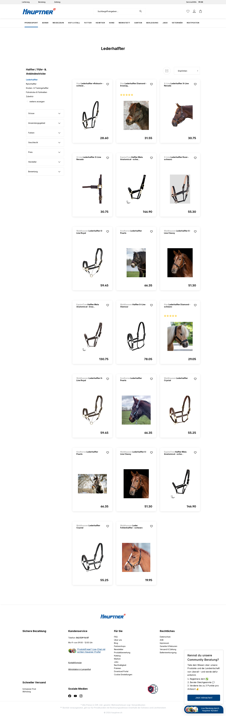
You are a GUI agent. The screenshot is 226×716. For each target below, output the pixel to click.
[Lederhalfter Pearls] (136, 263)
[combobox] (116, 11)
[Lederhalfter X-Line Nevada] (180, 115)
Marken (117, 659)
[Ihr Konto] (194, 11)
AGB (161, 640)
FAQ (116, 637)
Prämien (117, 668)
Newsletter (118, 649)
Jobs (116, 662)
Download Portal (121, 671)
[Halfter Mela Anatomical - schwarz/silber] (180, 484)
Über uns (118, 640)
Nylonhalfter (31, 84)
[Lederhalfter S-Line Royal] (92, 263)
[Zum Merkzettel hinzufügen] (107, 84)
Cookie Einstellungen (123, 674)
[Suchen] (142, 11)
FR (199, 2)
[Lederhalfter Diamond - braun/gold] (136, 115)
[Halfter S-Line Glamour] (136, 336)
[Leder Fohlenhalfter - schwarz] (136, 557)
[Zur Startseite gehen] (39, 11)
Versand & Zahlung (168, 649)
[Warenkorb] (200, 11)
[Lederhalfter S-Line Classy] (180, 263)
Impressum (164, 643)
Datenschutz (165, 637)
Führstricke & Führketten (36, 92)
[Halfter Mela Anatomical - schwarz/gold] (136, 189)
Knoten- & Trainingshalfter (37, 88)
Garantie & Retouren (168, 646)
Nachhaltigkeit (120, 665)
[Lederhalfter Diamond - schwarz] (180, 336)
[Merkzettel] (188, 11)
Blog (116, 643)
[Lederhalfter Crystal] (180, 410)
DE (202, 2)
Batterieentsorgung (168, 652)
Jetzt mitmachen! (203, 697)
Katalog (117, 656)
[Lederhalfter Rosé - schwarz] (180, 189)
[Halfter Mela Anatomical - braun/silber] (92, 336)
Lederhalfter (32, 80)
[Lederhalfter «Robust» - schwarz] (92, 115)
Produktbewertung (122, 652)
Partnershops (120, 646)
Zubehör (29, 96)
